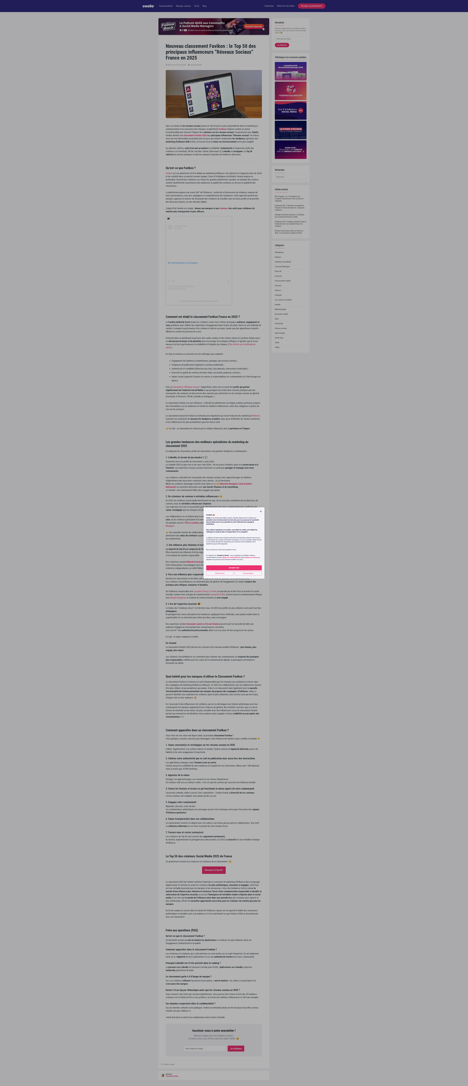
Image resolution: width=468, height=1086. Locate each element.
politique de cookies (250, 557)
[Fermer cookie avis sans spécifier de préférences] (261, 511)
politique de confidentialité (230, 557)
